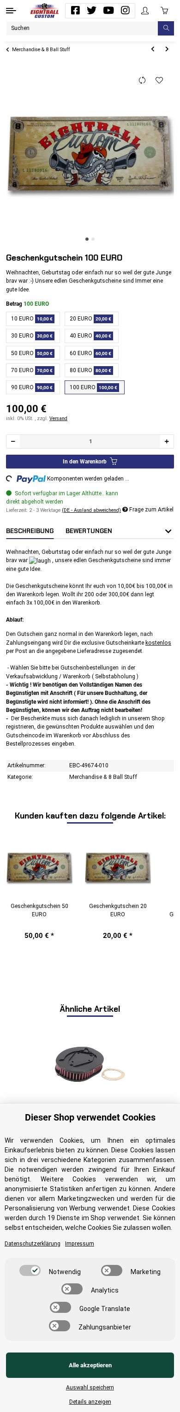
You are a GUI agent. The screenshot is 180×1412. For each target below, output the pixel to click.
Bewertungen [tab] (89, 531)
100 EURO (93, 387)
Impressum (79, 1243)
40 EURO (90, 335)
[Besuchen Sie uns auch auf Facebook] (75, 11)
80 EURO (90, 370)
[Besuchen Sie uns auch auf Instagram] (125, 11)
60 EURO (90, 353)
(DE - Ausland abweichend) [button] (91, 510)
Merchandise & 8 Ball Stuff (103, 777)
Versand (58, 418)
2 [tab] (93, 239)
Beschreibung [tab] (30, 531)
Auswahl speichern (90, 1387)
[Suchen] (166, 28)
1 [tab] (87, 239)
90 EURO (32, 387)
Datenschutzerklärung (32, 1243)
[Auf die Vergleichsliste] (142, 80)
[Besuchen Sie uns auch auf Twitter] (92, 11)
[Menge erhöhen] (167, 441)
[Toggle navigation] (11, 10)
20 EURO (90, 318)
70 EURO (32, 370)
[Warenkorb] (164, 10)
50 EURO (32, 353)
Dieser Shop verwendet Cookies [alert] (90, 1117)
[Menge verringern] (13, 441)
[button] (145, 10)
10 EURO (32, 318)
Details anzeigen (90, 1402)
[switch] (30, 1270)
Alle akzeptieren (90, 1365)
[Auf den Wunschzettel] (159, 80)
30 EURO (32, 335)
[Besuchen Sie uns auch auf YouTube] (108, 11)
